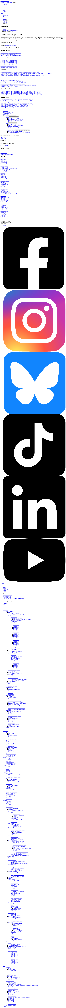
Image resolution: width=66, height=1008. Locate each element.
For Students (8, 788)
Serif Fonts (13, 894)
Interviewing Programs (13, 785)
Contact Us (5, 589)
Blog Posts (13, 671)
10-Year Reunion (14, 953)
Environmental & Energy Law (14, 716)
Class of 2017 (16, 635)
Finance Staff (13, 914)
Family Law (10, 717)
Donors (9, 974)
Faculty (4, 17)
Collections (8, 770)
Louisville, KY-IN (4, 184)
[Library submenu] (6, 19)
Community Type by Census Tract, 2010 (9, 66)
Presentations (5, 114)
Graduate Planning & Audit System (18, 820)
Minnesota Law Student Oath (19, 614)
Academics (5, 15)
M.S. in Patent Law (12, 653)
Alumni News (11, 949)
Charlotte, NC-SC (4, 166)
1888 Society (13, 970)
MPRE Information (15, 824)
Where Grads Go (9, 773)
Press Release (3, 137)
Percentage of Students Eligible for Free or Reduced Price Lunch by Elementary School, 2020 (20, 72)
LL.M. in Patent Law (12, 672)
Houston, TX (3, 177)
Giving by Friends (12, 996)
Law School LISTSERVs (16, 934)
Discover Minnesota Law (11, 754)
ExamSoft (13, 847)
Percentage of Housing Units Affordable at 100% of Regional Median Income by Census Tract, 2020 (21, 94)
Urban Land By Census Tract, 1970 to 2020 (9, 86)
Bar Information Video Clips (16, 826)
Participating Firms (12, 975)
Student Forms (11, 856)
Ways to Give (8, 968)
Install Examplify (16, 850)
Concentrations (9, 710)
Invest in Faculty (11, 987)
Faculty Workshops (12, 896)
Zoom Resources (14, 938)
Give (4, 10)
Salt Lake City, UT (4, 207)
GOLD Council (11, 948)
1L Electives (15, 816)
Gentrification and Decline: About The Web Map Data (19, 132)
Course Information (12, 860)
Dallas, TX (3, 173)
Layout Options (16, 929)
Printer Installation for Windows (19, 843)
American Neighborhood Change (15, 131)
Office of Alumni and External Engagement (17, 946)
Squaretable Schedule (15, 901)
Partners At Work (9, 973)
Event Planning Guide (17, 832)
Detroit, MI (3, 175)
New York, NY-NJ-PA (5, 192)
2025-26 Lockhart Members (14, 979)
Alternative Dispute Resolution (14, 711)
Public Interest (8, 706)
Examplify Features (17, 849)
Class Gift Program (12, 982)
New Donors (11, 993)
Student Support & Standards (17, 839)
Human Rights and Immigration (12, 796)
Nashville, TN (3, 190)
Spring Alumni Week (12, 951)
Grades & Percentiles (12, 786)
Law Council (11, 827)
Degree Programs (9, 611)
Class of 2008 (16, 645)
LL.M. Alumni (14, 623)
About (4, 109)
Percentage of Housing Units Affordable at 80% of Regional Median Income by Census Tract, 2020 (21, 93)
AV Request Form (14, 883)
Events (4, 588)
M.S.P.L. (7, 741)
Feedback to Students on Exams (17, 868)
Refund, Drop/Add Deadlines (17, 810)
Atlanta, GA (3, 159)
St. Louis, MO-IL (4, 214)
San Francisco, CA (4, 211)
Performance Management (16, 921)
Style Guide (13, 895)
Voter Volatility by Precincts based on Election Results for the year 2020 (15, 106)
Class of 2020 (16, 632)
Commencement (14, 833)
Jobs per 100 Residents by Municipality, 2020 (10, 80)
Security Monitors (17, 908)
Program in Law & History (13, 704)
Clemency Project (11, 696)
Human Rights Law (12, 719)
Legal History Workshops (16, 899)
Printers (12, 936)
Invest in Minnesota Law (13, 989)
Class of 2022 (16, 629)
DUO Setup (13, 932)
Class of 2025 (16, 626)
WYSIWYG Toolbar (17, 930)
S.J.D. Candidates (14, 652)
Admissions (5, 16)
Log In (4, 591)
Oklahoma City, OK (5, 194)
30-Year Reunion (14, 958)
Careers (4, 20)
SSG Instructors (14, 822)
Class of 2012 (16, 641)
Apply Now (3, 583)
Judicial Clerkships (12, 780)
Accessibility (10, 877)
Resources (13, 937)
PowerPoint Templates (15, 893)
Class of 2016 (16, 636)
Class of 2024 (16, 627)
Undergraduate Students (13, 678)
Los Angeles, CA (4, 183)
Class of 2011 (16, 642)
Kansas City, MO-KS (5, 181)
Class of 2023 (16, 628)
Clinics (4, 21)
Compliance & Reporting (16, 917)
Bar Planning (11, 823)
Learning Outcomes (15, 613)
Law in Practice (11, 691)
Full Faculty (10, 759)
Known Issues (16, 924)
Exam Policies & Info (17, 819)
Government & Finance (5, 151)
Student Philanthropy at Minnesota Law (16, 1002)
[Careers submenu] (6, 20)
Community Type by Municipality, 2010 (9, 61)
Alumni (7, 941)
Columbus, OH (4, 171)
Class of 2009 (16, 644)
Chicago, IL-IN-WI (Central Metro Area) (9, 168)
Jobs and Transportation (13, 126)
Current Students (14, 622)
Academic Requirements (13, 808)
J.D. (9, 612)
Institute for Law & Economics (14, 699)
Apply (4, 11)
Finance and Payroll (12, 913)
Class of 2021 (16, 630)
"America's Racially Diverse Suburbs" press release (11, 53)
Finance (9, 128)
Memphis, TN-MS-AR (5, 185)
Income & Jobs (4, 153)
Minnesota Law (4, 7)
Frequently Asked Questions (16, 620)
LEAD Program (14, 621)
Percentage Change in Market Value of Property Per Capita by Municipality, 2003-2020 (18, 85)
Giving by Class (11, 990)
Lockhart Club (9, 976)
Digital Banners (14, 885)
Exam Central (13, 818)
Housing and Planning (10, 130)
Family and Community (10, 795)
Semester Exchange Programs (14, 726)
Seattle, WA (3, 213)
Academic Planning (12, 811)
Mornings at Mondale (15, 944)
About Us (8, 771)
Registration (10, 809)
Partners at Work (11, 998)
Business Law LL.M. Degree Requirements (22, 619)
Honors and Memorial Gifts (13, 1001)
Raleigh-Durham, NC (5, 203)
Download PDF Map (5, 145)
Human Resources (12, 916)
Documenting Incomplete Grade (17, 865)
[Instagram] (34, 351)
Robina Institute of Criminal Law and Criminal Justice (19, 705)
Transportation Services (15, 909)
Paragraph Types (16, 926)
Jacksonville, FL (4, 179)
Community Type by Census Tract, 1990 (9, 63)
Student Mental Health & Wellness (18, 830)
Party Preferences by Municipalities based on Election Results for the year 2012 (17, 102)
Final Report (3, 138)
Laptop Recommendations (16, 854)
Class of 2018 (16, 634)
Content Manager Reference (16, 923)
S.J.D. (9, 650)
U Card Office (14, 910)
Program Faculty (14, 659)
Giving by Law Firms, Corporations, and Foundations (19, 997)
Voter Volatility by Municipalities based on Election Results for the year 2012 (16, 103)
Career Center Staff (10, 789)
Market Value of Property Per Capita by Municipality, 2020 (13, 84)
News (4, 587)
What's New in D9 (17, 925)
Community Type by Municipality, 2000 (9, 60)
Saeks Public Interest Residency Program (16, 709)
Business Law (11, 712)
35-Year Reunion (14, 959)
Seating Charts (14, 862)
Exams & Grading (12, 864)
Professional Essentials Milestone (15, 781)
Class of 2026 (16, 625)
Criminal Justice (11, 714)
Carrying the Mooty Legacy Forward (15, 984)
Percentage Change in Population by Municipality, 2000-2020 (13, 82)
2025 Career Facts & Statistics (14, 774)
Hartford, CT (3, 176)
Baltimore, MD (4, 161)
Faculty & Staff (9, 858)
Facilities (10, 902)
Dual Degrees (11, 674)
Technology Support (12, 840)
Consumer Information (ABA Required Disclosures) (13, 598)
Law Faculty (8, 767)
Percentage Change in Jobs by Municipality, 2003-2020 (12, 81)
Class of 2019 (16, 633)
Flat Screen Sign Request (16, 931)
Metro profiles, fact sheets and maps (8, 54)
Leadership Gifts (11, 992)
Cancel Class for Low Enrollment (17, 861)
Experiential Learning (10, 687)
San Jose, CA (3, 212)
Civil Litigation (11, 713)
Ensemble (10, 690)
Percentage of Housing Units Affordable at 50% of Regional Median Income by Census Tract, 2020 (21, 92)
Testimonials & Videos (15, 658)
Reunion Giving (9, 971)
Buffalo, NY (3, 164)
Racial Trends (3, 150)
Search (14, 2)
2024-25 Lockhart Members (14, 978)
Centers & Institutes (10, 695)
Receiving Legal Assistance (11, 792)
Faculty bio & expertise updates (17, 875)
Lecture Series (8, 729)
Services (7, 769)
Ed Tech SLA (13, 933)
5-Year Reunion (14, 952)
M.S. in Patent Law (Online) (14, 670)
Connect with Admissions (13, 736)
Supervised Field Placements (14, 689)
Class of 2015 (16, 637)
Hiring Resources (14, 920)
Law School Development (11, 1005)
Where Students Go (15, 657)
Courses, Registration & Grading (17, 680)
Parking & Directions (7, 595)
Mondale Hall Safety (7, 596)
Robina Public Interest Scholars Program (16, 708)
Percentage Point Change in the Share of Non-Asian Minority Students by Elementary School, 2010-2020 (22, 75)
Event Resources (14, 890)
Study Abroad (8, 725)
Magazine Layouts (14, 892)
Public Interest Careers (12, 782)
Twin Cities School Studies (13, 118)
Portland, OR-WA (4, 200)
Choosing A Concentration (18, 815)
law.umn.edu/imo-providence (11, 45)
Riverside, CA (3, 205)
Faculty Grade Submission (16, 867)
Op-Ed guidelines (14, 873)
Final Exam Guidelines (15, 869)
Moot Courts (10, 693)
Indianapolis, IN (4, 178)
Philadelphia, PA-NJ (5, 197)
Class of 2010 (16, 643)
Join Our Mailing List (15, 648)
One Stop (5, 4)
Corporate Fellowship (12, 779)
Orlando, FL (3, 196)
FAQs (12, 675)
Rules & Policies (11, 835)
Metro (7, 123)
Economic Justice (9, 794)
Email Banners (14, 886)
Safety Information (14, 907)
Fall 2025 (8, 803)
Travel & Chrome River (15, 915)
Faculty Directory (9, 758)
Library (4, 19)
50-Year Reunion (14, 962)
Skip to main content (5, 1)
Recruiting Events (14, 649)
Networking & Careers (13, 945)
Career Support (14, 676)
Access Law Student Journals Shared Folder (20, 855)
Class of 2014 (16, 638)
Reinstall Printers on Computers (19, 846)
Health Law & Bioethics (13, 718)
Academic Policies (14, 837)
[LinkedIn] (34, 537)
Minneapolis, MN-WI (5, 189)
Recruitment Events (12, 739)
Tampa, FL (3, 215)
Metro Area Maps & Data (8, 112)
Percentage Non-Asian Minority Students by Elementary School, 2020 (15, 74)
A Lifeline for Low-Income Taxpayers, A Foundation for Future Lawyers (23, 985)
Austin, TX (3, 160)
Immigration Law (11, 720)
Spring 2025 (8, 804)
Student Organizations (15, 831)
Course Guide (8, 682)
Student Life (10, 829)
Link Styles (15, 928)
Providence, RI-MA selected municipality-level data (11, 55)
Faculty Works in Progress (16, 898)
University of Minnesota (12, 606)
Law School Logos (15, 887)
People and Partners (7, 113)
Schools (7, 117)
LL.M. (9, 615)
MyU (4, 5)
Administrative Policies (15, 838)
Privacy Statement (54, 606)
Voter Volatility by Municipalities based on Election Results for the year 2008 (16, 100)
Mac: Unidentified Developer (22, 852)
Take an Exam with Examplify (19, 853)
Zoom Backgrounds (17, 940)
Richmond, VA (4, 204)
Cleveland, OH (4, 170)
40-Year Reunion (14, 960)
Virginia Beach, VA (5, 216)
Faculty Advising (16, 814)
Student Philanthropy (10, 981)
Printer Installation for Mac (18, 842)
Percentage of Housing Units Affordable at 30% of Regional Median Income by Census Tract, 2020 (21, 91)
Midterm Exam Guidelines (16, 870)
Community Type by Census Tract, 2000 (9, 64)
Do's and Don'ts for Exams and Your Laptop (22, 848)
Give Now (8, 967)
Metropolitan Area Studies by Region (15, 125)
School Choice (11, 121)
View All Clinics (9, 799)
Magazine (5, 22)
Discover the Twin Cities (13, 755)
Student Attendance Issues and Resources (19, 863)
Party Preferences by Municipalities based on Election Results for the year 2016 (17, 104)
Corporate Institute (12, 697)
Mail (12, 905)
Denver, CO (3, 174)
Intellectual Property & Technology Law (16, 721)
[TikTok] (34, 475)
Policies (9, 878)
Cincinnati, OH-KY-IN (5, 169)
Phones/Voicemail (14, 906)
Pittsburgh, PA (3, 199)
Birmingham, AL (4, 162)
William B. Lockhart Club (13, 991)
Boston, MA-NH (4, 163)
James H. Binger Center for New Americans (17, 703)
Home (4, 29)
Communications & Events (13, 882)
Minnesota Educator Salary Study (15, 120)
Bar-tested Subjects (15, 825)
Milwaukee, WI (4, 188)
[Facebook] (34, 289)
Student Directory (11, 834)
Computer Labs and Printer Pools (17, 841)
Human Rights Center (12, 698)
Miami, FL (3, 186)
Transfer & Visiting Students (11, 747)
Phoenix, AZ (3, 198)
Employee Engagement (15, 918)
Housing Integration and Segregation (15, 127)
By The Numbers (9, 752)
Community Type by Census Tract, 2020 (9, 67)
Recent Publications (10, 762)
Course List (10, 685)
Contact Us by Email (5, 225)
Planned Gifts (11, 999)
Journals (7, 727)
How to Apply (14, 647)
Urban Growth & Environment (7, 154)
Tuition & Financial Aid (13, 738)
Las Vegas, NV (4, 182)
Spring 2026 (8, 802)
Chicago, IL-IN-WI (4, 167)
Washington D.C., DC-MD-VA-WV (8, 217)
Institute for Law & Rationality (14, 701)
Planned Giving (11, 969)
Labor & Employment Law (13, 724)
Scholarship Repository (10, 764)
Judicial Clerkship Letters (16, 880)
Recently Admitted (9, 964)
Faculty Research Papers (11, 763)
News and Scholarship (12, 871)
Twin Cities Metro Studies (13, 124)
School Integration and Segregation (15, 119)
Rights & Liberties (9, 797)
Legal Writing (11, 694)
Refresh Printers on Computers (19, 845)
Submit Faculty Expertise (18, 876)
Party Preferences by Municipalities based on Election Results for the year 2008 (17, 99)
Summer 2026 (8, 801)
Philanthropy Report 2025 (11, 983)
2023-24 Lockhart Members (14, 977)
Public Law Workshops (15, 900)
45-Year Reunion (14, 961)
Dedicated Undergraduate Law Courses (19, 679)
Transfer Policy (11, 750)
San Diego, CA (4, 209)
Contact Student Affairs (13, 857)
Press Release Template (15, 888)
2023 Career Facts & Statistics (14, 777)
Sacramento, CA (4, 206)
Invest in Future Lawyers (13, 986)
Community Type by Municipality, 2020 (9, 62)
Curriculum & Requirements (16, 618)
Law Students (8, 766)
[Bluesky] (34, 413)
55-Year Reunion (14, 963)
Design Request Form (15, 884)
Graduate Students (12, 681)
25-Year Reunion (14, 956)
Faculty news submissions (16, 872)
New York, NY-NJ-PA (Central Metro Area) (9, 193)
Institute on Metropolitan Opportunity (10, 30)
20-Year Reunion (14, 955)
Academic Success (14, 817)
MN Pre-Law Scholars (10, 756)
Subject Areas (11, 683)
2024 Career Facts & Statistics (14, 776)
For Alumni (8, 787)
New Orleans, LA (4, 191)
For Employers (9, 784)
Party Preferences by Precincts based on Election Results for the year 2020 (16, 105)
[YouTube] (34, 581)
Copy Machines (14, 903)
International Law (11, 723)
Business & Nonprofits (10, 793)
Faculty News (8, 761)
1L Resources (13, 812)
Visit (9, 734)
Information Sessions (12, 735)
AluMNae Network (12, 947)
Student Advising (11, 879)
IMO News (5, 111)
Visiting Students (11, 751)
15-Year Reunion (14, 954)
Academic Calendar (10, 728)
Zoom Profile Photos (17, 939)
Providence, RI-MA (5, 201)
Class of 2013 (16, 640)
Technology (10, 922)
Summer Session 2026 (12, 686)
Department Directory (7, 597)
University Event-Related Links (17, 891)
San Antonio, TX (4, 208)
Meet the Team (14, 617)
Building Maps (14, 911)
